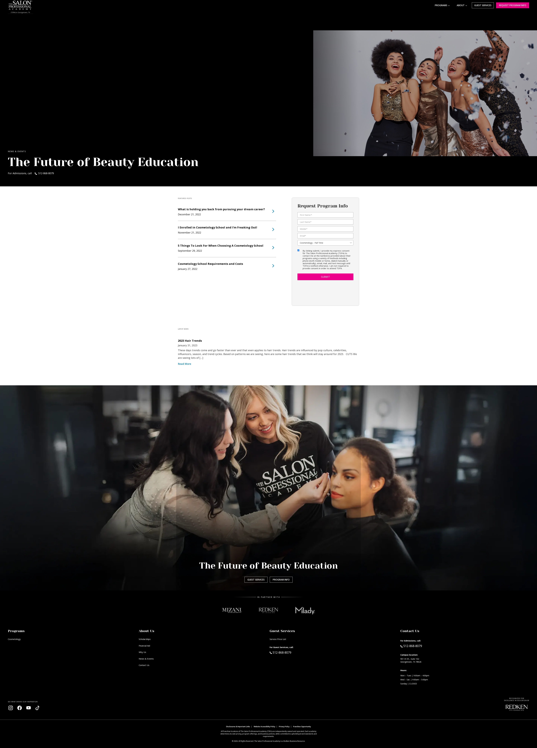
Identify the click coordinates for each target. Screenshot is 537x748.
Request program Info (512, 5)
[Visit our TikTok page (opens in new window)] (37, 708)
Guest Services (482, 5)
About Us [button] (146, 631)
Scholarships (145, 639)
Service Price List (278, 639)
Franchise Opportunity (302, 726)
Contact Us (144, 665)
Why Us (142, 652)
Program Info (281, 579)
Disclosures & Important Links (238, 726)
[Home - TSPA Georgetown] (20, 5)
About (461, 5)
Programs (441, 5)
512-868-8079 (287, 652)
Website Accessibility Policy (264, 726)
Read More (184, 363)
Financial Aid (144, 645)
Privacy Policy (284, 726)
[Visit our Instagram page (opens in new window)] (10, 708)
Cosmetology (14, 639)
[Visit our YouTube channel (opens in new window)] (28, 708)
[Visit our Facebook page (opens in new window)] (19, 708)
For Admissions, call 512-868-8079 (31, 173)
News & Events (146, 658)
